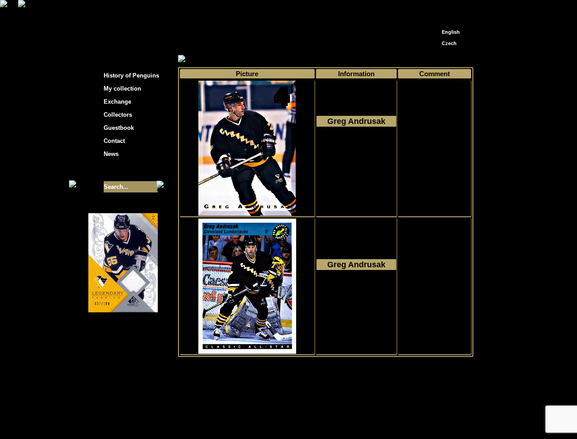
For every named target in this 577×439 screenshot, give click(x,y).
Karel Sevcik (353, 413)
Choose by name (259, 59)
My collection (212, 59)
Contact (114, 140)
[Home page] (435, 8)
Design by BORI (376, 419)
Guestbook (119, 127)
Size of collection (114, 170)
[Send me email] (449, 10)
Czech (449, 43)
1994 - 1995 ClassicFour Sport (356, 154)
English (451, 32)
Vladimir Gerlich (327, 419)
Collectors (118, 114)
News (111, 154)
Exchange (117, 101)
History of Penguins (131, 75)
